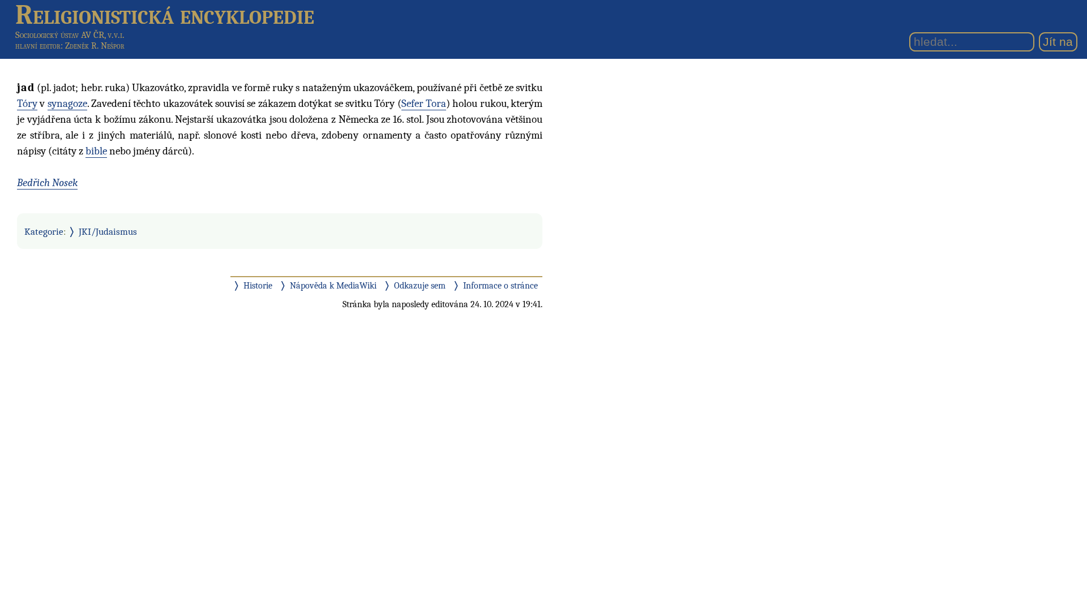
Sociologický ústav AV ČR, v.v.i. (70, 34)
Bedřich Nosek (47, 183)
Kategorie (43, 231)
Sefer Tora (423, 103)
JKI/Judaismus (108, 231)
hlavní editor (38, 46)
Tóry (27, 103)
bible (96, 151)
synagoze (67, 103)
